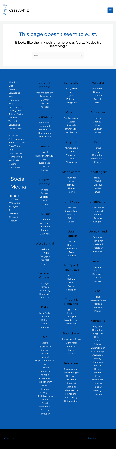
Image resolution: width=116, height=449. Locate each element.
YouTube (13, 199)
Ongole (45, 389)
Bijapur (98, 344)
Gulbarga (98, 362)
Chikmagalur (98, 348)
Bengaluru (97, 330)
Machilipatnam (45, 396)
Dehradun (98, 237)
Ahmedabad (71, 148)
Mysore (71, 95)
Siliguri (44, 263)
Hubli (71, 92)
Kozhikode (44, 163)
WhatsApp (14, 203)
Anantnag (44, 290)
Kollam (45, 170)
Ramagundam (71, 369)
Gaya (97, 151)
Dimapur (71, 316)
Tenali (45, 403)
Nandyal (44, 392)
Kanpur (71, 245)
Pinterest (13, 217)
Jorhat (97, 277)
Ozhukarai (71, 343)
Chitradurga (97, 351)
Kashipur (98, 251)
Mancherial (71, 394)
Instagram (13, 206)
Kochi (45, 152)
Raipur (97, 177)
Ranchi (97, 214)
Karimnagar (44, 133)
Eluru (45, 385)
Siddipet (71, 387)
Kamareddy (71, 397)
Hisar (97, 102)
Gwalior (45, 200)
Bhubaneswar (71, 118)
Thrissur (45, 166)
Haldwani (98, 244)
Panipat (98, 95)
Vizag (45, 343)
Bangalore (71, 88)
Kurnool (45, 107)
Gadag (97, 358)
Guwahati (98, 267)
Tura (71, 282)
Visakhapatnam (44, 92)
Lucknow (71, 241)
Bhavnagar (71, 162)
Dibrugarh (97, 274)
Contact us (14, 93)
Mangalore (71, 102)
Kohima (71, 313)
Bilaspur (98, 185)
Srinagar (44, 283)
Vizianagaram (44, 382)
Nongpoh (71, 289)
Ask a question (16, 139)
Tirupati (45, 367)
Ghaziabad (71, 248)
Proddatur (44, 406)
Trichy (71, 218)
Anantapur (45, 378)
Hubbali (98, 372)
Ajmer (97, 132)
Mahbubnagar (71, 372)
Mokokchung (71, 320)
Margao (98, 304)
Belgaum (71, 99)
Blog (10, 86)
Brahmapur (71, 129)
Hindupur (45, 414)
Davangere (98, 355)
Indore (44, 190)
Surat (71, 151)
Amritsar (44, 223)
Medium (12, 220)
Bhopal (45, 193)
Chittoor (44, 410)
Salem (71, 221)
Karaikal (71, 346)
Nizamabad (45, 129)
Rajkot (71, 158)
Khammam (45, 136)
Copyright (9, 438)
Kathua (45, 297)
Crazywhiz (19, 10)
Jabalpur (44, 197)
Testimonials (15, 128)
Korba (98, 188)
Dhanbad (98, 211)
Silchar (97, 270)
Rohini (44, 320)
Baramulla (44, 294)
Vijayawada (45, 96)
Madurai (71, 214)
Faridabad (97, 88)
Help (10, 103)
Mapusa (98, 307)
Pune (71, 181)
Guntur (45, 100)
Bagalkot (98, 326)
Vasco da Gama (98, 300)
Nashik (71, 192)
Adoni (45, 399)
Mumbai (71, 177)
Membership (15, 157)
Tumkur (98, 394)
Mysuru (98, 383)
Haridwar (98, 241)
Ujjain (45, 204)
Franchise (13, 100)
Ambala (98, 99)
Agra (71, 252)
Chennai (71, 207)
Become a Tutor (16, 142)
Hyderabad (45, 122)
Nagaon (98, 281)
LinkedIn (13, 213)
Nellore (45, 103)
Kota (97, 125)
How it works (15, 107)
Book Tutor (14, 146)
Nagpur (71, 185)
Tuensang (71, 323)
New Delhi (44, 313)
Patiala (44, 230)
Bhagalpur (97, 155)
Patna (98, 148)
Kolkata (45, 249)
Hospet (98, 369)
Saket (45, 323)
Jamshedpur (98, 207)
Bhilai (98, 181)
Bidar (98, 340)
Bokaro (98, 218)
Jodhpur (97, 121)
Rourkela (71, 125)
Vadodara (71, 155)
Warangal (45, 126)
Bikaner (98, 129)
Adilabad (71, 379)
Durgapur (45, 256)
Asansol (45, 260)
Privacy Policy (15, 110)
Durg (97, 192)
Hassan (98, 365)
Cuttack (71, 121)
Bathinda (45, 233)
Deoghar (97, 221)
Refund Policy (15, 114)
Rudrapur (98, 248)
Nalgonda (71, 376)
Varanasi (71, 255)
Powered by (94, 438)
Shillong (71, 279)
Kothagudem (71, 401)
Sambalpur (71, 132)
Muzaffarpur (97, 158)
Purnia (97, 162)
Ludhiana (45, 219)
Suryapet (71, 383)
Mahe (71, 350)
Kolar (98, 376)
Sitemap (12, 117)
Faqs (11, 96)
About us (13, 82)
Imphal (71, 275)
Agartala (71, 309)
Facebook (13, 196)
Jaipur (97, 118)
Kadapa (45, 374)
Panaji (97, 297)
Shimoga (98, 390)
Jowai (71, 286)
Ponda (97, 311)
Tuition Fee (14, 167)
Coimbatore (71, 211)
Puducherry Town (71, 339)
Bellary (97, 337)
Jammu (45, 287)
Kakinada (45, 371)
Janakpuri (44, 327)
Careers (12, 89)
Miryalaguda (71, 390)
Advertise (13, 135)
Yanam (71, 353)
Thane (71, 188)
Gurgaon (97, 92)
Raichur (98, 387)
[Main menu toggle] (110, 10)
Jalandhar (44, 226)
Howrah (45, 253)
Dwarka (45, 316)
